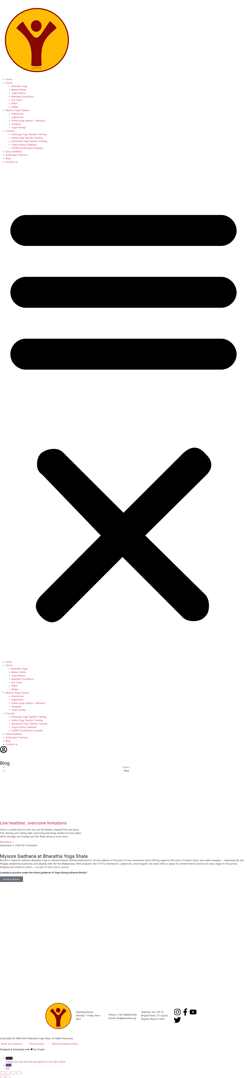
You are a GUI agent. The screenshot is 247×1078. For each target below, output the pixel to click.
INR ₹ (8, 1067)
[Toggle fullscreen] (8, 1073)
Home (9, 79)
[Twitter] (177, 1020)
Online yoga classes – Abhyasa (28, 120)
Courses (10, 130)
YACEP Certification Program (27, 148)
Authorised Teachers (17, 154)
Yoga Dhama (18, 93)
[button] (123, 412)
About (9, 82)
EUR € (35, 1060)
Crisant (41, 1049)
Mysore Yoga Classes (17, 110)
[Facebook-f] (185, 1012)
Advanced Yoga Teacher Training (29, 141)
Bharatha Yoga (19, 86)
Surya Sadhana (14, 151)
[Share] (13, 1073)
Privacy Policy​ (37, 1043)
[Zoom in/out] (2, 1073)
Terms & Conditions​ (11, 1043)
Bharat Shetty (18, 89)
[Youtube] (193, 1012)
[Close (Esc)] (19, 1073)
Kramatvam (17, 113)
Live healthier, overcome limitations (33, 823)
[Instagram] (177, 1012)
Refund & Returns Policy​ (65, 1043)
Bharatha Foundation (22, 96)
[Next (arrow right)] (8, 1076)
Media (14, 106)
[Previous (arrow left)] (2, 1076)
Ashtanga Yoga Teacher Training (28, 134)
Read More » (7, 841)
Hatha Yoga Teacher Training (27, 137)
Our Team (16, 100)
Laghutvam (17, 117)
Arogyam (16, 124)
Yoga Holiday (18, 127)
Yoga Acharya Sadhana (24, 144)
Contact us (12, 161)
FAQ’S (14, 103)
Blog (8, 158)
